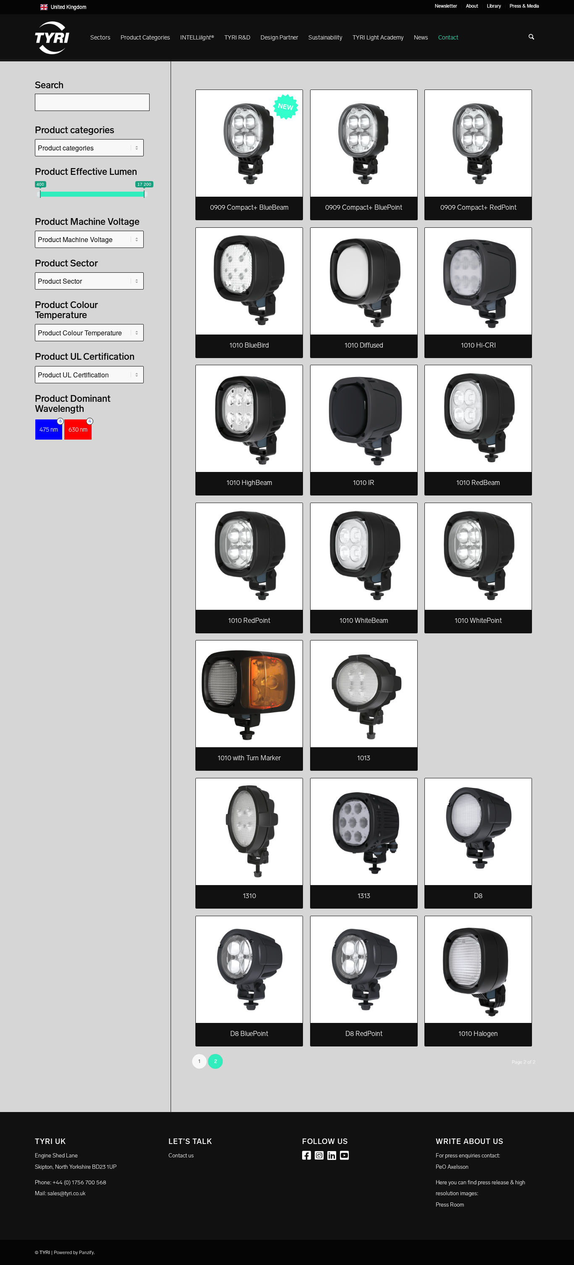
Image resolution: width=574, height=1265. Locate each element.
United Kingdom (68, 7)
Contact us (181, 1155)
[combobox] (287, 7)
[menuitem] (446, 6)
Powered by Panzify (74, 1252)
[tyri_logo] (52, 38)
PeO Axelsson (452, 1167)
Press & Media (524, 6)
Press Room (450, 1205)
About (472, 6)
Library (494, 6)
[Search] (531, 38)
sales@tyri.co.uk (66, 1193)
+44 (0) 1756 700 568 (79, 1182)
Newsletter (446, 6)
